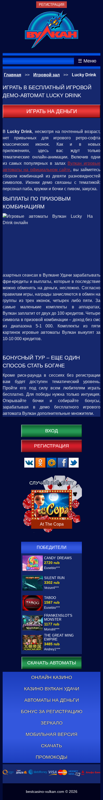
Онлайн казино (51, 677)
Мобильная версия (51, 734)
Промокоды (51, 757)
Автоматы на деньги (51, 700)
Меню (89, 61)
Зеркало (52, 723)
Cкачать (51, 745)
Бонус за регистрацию (51, 711)
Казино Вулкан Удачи (51, 688)
